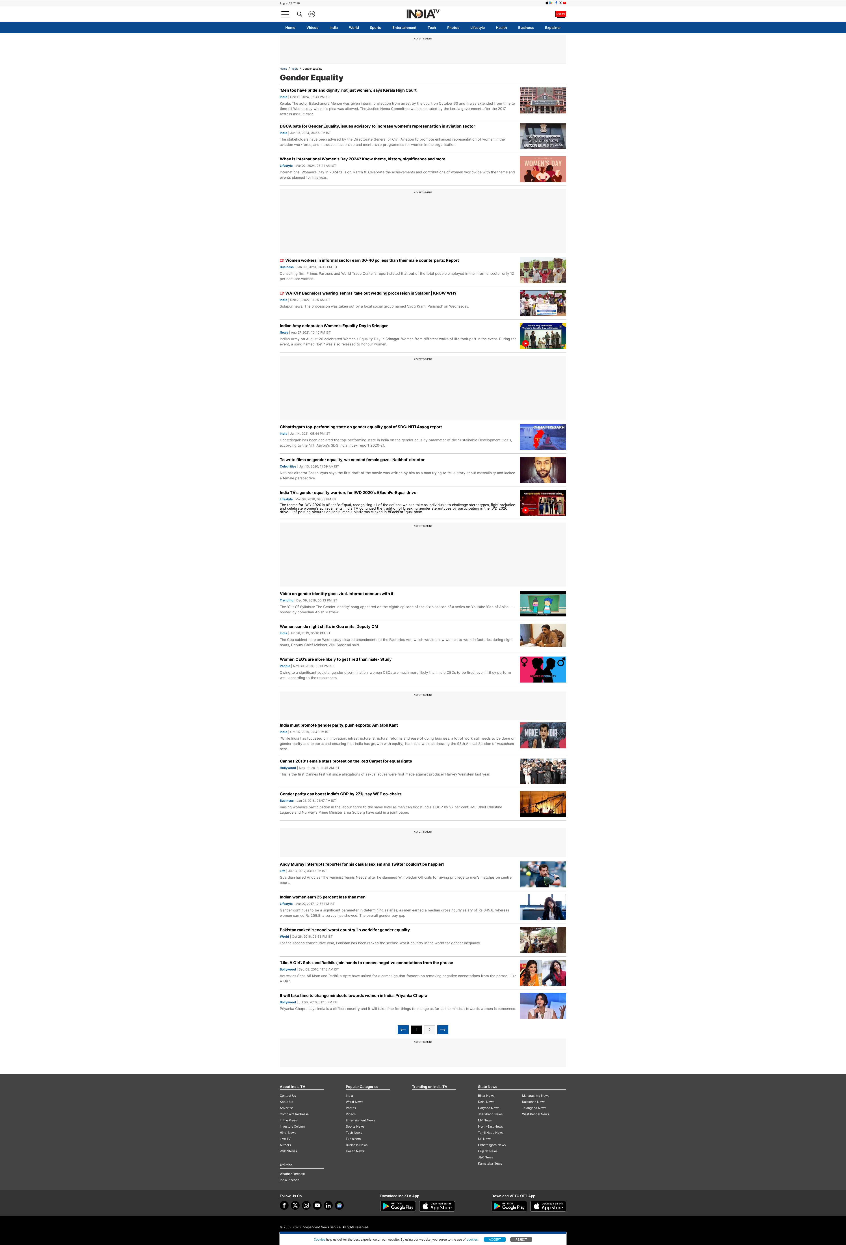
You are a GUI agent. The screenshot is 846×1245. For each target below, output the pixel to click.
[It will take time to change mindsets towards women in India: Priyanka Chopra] (543, 1006)
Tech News (354, 1132)
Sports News (355, 1126)
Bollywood (288, 969)
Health (501, 27)
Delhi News (486, 1102)
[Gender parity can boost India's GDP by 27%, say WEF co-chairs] (543, 804)
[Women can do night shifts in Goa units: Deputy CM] (543, 637)
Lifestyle (477, 27)
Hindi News (288, 1132)
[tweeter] (295, 1205)
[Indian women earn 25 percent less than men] (543, 907)
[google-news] (339, 1205)
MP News (485, 1120)
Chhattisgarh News (492, 1145)
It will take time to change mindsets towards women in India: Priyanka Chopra (353, 995)
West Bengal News (535, 1114)
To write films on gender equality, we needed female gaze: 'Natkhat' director (352, 459)
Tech (432, 27)
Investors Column (292, 1126)
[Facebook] (284, 1205)
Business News (356, 1145)
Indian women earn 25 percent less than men (322, 897)
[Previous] (403, 1029)
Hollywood (288, 768)
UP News (484, 1139)
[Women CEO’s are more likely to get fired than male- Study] (543, 670)
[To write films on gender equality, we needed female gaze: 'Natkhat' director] (543, 470)
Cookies (319, 1239)
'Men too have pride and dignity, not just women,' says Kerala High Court (348, 90)
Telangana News (534, 1108)
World (354, 27)
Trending (286, 600)
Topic (294, 68)
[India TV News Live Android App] (398, 1206)
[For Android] (509, 1206)
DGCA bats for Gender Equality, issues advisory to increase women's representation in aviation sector (377, 126)
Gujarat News (487, 1151)
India (334, 27)
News (284, 332)
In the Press (288, 1120)
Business (526, 27)
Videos (312, 27)
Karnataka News (490, 1163)
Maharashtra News (535, 1095)
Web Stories (288, 1151)
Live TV (285, 1139)
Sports (375, 27)
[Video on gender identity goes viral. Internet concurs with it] (543, 604)
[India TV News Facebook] (556, 2)
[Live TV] (560, 14)
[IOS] (546, 2)
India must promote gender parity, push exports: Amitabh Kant (339, 725)
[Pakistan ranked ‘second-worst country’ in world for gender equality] (543, 940)
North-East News (490, 1126)
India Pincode (289, 1180)
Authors (285, 1145)
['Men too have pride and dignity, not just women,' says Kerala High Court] (543, 100)
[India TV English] (423, 14)
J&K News (485, 1157)
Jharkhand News (490, 1114)
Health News (355, 1151)
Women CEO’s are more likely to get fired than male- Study (336, 659)
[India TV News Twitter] (560, 2)
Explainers (353, 1139)
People (285, 666)
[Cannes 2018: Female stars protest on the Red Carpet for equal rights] (543, 771)
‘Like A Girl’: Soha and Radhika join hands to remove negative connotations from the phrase (366, 962)
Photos (453, 27)
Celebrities (288, 466)
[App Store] (437, 1206)
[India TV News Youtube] (564, 2)
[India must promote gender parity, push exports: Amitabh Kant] (543, 735)
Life (282, 871)
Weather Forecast (292, 1174)
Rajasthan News (533, 1102)
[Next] (442, 1029)
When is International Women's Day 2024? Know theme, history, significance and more (362, 159)
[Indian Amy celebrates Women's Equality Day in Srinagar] (543, 336)
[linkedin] (328, 1205)
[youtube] (317, 1205)
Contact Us (288, 1095)
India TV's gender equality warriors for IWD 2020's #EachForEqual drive (348, 492)
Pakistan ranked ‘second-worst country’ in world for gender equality (345, 930)
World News (354, 1102)
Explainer (553, 27)
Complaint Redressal (294, 1114)
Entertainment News (360, 1120)
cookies (472, 1239)
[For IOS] (548, 1206)
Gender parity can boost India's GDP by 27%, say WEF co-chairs (340, 794)
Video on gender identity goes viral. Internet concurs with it (336, 593)
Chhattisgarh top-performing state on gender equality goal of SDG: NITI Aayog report (361, 427)
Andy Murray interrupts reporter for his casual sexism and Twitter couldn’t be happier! (362, 864)
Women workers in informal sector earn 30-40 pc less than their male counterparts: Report (372, 260)
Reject (521, 1239)
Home (290, 27)
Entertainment (404, 27)
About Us (286, 1102)
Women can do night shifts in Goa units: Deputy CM (329, 626)
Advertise (286, 1108)
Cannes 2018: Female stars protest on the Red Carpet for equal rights (346, 761)
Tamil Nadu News (490, 1132)
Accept (495, 1239)
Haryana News (488, 1108)
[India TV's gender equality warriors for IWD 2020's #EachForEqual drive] (543, 503)
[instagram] (306, 1205)
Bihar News (486, 1095)
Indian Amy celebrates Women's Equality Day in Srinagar (334, 325)
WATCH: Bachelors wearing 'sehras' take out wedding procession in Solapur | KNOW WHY (371, 293)
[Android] (551, 2)
